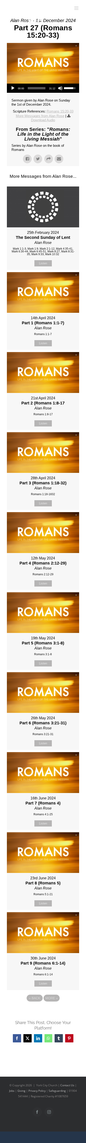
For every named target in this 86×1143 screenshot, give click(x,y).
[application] (43, 88)
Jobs (11, 1091)
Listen (43, 263)
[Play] (13, 88)
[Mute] (60, 88)
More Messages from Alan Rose (40, 116)
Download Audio (43, 120)
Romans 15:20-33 (60, 111)
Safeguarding (57, 1091)
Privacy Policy (37, 1091)
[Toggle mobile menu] (76, 8)
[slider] (36, 88)
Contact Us (67, 1085)
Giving (21, 1091)
